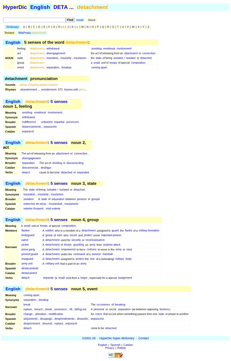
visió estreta (53, 208)
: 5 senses (46, 101)
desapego (46, 318)
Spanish (115, 345)
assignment (125, 277)
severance (60, 309)
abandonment (28, 89)
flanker (25, 230)
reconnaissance (95, 240)
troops (113, 62)
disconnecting (75, 163)
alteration (40, 314)
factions (164, 309)
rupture (28, 309)
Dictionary (12, 26)
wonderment (48, 89)
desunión (82, 318)
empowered (68, 249)
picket (25, 244)
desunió (47, 323)
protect (88, 235)
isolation (29, 199)
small (97, 62)
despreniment (32, 323)
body (129, 259)
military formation (149, 230)
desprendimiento (64, 318)
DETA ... (63, 7)
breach (38, 309)
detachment (89, 230)
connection (148, 53)
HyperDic (15, 7)
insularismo (71, 203)
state (98, 58)
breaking (120, 304)
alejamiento (31, 318)
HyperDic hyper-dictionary (116, 338)
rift (70, 309)
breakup (66, 67)
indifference (29, 122)
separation (53, 67)
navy (129, 249)
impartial (59, 122)
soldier (49, 230)
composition (138, 62)
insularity (66, 58)
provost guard (29, 254)
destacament (29, 273)
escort (73, 235)
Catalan (128, 345)
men (59, 235)
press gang (28, 249)
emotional (109, 48)
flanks (128, 230)
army (92, 244)
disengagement (56, 53)
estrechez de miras (35, 203)
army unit (26, 263)
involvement (124, 48)
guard (115, 230)
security (76, 240)
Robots (121, 348)
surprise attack (111, 244)
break (27, 304)
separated (83, 172)
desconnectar (30, 167)
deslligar (46, 167)
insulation (52, 58)
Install (80, 20)
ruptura (58, 323)
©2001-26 (89, 338)
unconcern (72, 122)
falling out (80, 309)
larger (83, 277)
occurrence (103, 304)
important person (111, 235)
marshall (107, 254)
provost (96, 254)
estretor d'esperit (33, 208)
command (79, 254)
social (112, 309)
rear (92, 259)
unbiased (46, 122)
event (98, 314)
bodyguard (27, 235)
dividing (57, 163)
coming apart (99, 67)
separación (50, 126)
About (91, 20)
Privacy (109, 348)
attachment (130, 53)
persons (82, 199)
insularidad (55, 203)
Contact (143, 338)
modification (56, 314)
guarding (78, 244)
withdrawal (53, 48)
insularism (80, 58)
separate (48, 277)
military (119, 259)
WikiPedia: (32, 32)
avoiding (96, 48)
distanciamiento (31, 126)
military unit (52, 263)
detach (26, 172)
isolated (118, 58)
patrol (24, 240)
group (48, 235)
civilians (91, 249)
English (40, 7)
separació (28, 131)
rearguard (27, 259)
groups (95, 199)
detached (146, 58)
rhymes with (74, 89)
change (28, 314)
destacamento (29, 268)
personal (99, 309)
